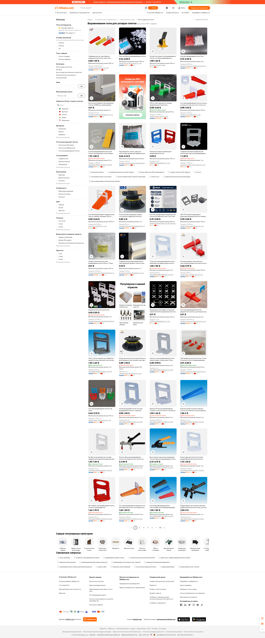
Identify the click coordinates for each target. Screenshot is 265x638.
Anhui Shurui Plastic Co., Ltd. (97, 226)
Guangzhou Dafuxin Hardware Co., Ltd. (100, 115)
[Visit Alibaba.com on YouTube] (197, 605)
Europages (162, 628)
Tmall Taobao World (122, 628)
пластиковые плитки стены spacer (101, 176)
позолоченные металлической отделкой (142, 557)
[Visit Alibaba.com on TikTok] (202, 605)
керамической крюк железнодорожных (158, 562)
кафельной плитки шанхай (67, 562)
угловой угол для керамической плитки (87, 557)
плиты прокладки (65, 557)
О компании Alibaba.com (67, 577)
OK (81, 86)
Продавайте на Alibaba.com (189, 581)
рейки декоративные (168, 567)
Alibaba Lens (70, 619)
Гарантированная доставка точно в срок (100, 590)
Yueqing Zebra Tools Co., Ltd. (159, 116)
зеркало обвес (102, 567)
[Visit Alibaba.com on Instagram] (193, 605)
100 (160, 527)
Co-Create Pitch (64, 585)
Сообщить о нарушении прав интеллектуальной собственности (161, 598)
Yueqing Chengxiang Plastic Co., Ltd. (192, 226)
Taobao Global (141, 628)
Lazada (132, 628)
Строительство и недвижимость (106, 19)
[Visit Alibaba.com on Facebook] (181, 605)
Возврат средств (155, 593)
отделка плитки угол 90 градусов (180, 172)
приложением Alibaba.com (166, 619)
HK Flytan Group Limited (157, 65)
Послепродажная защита (97, 595)
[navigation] (70, 273)
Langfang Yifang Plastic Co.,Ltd (98, 68)
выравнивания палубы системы (114, 557)
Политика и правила (96, 605)
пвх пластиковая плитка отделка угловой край (131, 176)
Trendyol (154, 628)
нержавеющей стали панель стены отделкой (126, 562)
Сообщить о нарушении (158, 603)
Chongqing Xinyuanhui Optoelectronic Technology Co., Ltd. (132, 226)
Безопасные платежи (96, 581)
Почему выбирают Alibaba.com (69, 581)
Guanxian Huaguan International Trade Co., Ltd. (132, 163)
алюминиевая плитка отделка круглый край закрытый (76, 567)
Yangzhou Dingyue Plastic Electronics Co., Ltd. (193, 66)
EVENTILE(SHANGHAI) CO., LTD (160, 163)
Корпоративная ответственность (70, 589)
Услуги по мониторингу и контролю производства (101, 600)
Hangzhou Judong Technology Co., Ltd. (192, 165)
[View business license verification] (151, 635)
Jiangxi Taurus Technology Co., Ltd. (130, 63)
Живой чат (153, 585)
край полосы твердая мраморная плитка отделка (175, 557)
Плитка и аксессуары (127, 19)
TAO (148, 628)
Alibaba (90, 19)
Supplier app (137, 619)
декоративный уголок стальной (189, 567)
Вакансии (62, 593)
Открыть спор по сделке (158, 589)
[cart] (173, 8)
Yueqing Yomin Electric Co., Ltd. (190, 115)
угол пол (198, 172)
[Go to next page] (164, 528)
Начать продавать (186, 585)
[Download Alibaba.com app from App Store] (184, 619)
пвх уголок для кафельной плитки (146, 567)
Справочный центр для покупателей (162, 581)
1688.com (111, 628)
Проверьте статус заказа (188, 589)
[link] (262, 618)
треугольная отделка (97, 172)
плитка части (155, 176)
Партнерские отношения (188, 597)
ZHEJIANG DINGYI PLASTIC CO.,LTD (100, 165)
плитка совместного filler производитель (152, 172)
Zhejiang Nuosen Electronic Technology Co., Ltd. (163, 223)
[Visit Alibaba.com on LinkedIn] (185, 605)
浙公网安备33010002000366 (166, 635)
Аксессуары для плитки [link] (146, 19)
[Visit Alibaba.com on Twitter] (189, 605)
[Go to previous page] (131, 528)
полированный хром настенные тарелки (122, 172)
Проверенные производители (129, 583)
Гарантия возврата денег (97, 585)
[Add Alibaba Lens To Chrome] (90, 619)
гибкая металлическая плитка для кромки (177, 176)
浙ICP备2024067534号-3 (185, 635)
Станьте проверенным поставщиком (192, 593)
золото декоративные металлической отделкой (105, 181)
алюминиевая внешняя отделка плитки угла (94, 562)
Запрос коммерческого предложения (132, 587)
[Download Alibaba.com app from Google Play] (199, 619)
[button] (146, 8)
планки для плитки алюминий (121, 567)
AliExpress (103, 628)
